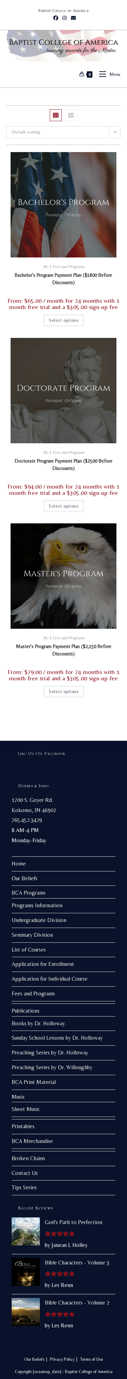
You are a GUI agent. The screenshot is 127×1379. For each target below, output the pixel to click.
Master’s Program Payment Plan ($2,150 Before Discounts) (63, 649)
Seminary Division (32, 935)
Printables (23, 1126)
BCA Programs (29, 892)
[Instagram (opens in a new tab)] (64, 18)
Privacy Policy (62, 1359)
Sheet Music (26, 1109)
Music (18, 1096)
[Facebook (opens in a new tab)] (55, 18)
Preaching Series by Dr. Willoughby (52, 1067)
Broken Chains (28, 1158)
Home (19, 863)
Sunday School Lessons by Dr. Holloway (57, 1037)
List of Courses (29, 949)
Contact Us (25, 1173)
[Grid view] (56, 115)
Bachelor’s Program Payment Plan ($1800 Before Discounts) (63, 278)
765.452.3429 (27, 820)
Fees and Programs (33, 993)
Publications (26, 1010)
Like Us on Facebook (42, 753)
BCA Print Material (34, 1082)
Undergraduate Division (39, 920)
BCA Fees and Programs (63, 266)
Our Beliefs (24, 878)
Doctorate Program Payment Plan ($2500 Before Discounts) (64, 464)
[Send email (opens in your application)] (72, 18)
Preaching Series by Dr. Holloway (50, 1052)
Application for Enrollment (43, 964)
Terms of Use (91, 1359)
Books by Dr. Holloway (38, 1023)
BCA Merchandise (32, 1141)
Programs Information (37, 905)
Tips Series (24, 1187)
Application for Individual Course (49, 978)
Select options (64, 320)
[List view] (71, 115)
